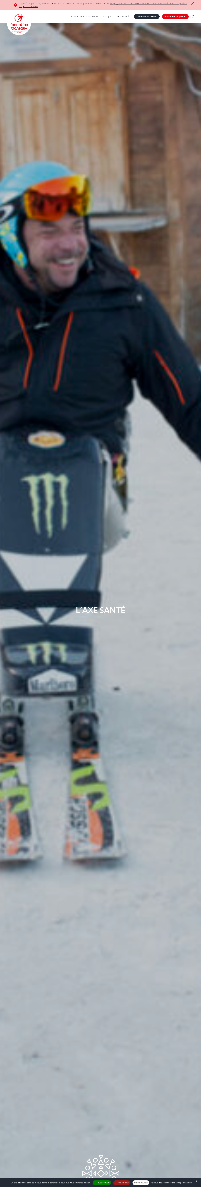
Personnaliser (141, 1183)
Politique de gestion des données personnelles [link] (171, 1183)
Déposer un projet (147, 16)
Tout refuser (123, 1183)
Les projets (106, 16)
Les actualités (123, 16)
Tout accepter (103, 1183)
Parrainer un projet (175, 16)
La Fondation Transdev (83, 16)
